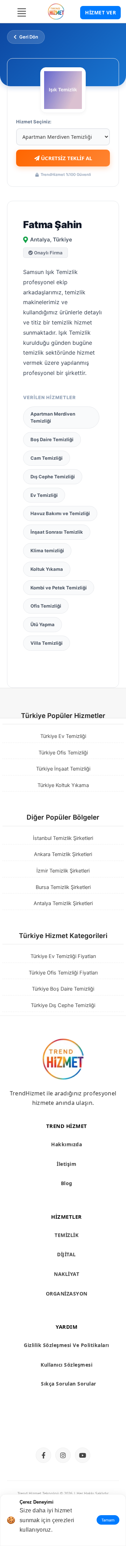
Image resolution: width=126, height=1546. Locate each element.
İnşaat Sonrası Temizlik (56, 532)
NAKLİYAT (66, 1274)
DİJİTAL (66, 1254)
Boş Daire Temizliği (52, 439)
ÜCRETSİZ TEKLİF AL (66, 158)
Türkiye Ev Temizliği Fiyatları (63, 956)
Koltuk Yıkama (46, 569)
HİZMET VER (100, 12)
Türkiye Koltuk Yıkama (63, 785)
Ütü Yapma (42, 624)
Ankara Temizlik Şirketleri (63, 854)
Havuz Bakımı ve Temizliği (60, 513)
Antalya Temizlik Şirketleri (63, 903)
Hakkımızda (66, 1144)
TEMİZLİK (66, 1235)
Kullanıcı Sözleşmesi (66, 1364)
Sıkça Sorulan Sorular (68, 1383)
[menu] (21, 12)
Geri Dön (28, 37)
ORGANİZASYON (67, 1293)
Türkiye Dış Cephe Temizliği (63, 1005)
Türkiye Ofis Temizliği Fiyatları (63, 973)
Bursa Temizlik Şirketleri (63, 887)
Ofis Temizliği (45, 606)
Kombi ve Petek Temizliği (58, 587)
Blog (66, 1183)
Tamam (108, 1520)
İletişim (66, 1164)
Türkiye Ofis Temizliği (63, 753)
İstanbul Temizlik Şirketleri (63, 838)
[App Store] (34, 1429)
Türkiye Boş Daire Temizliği (63, 989)
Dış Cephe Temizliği (52, 476)
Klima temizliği (47, 550)
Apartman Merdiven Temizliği (52, 417)
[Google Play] (91, 1429)
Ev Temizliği (44, 495)
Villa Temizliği (46, 643)
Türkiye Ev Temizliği (63, 736)
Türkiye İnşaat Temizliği (63, 769)
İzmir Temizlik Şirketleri (63, 871)
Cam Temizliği (46, 458)
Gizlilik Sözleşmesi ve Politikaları (66, 1345)
